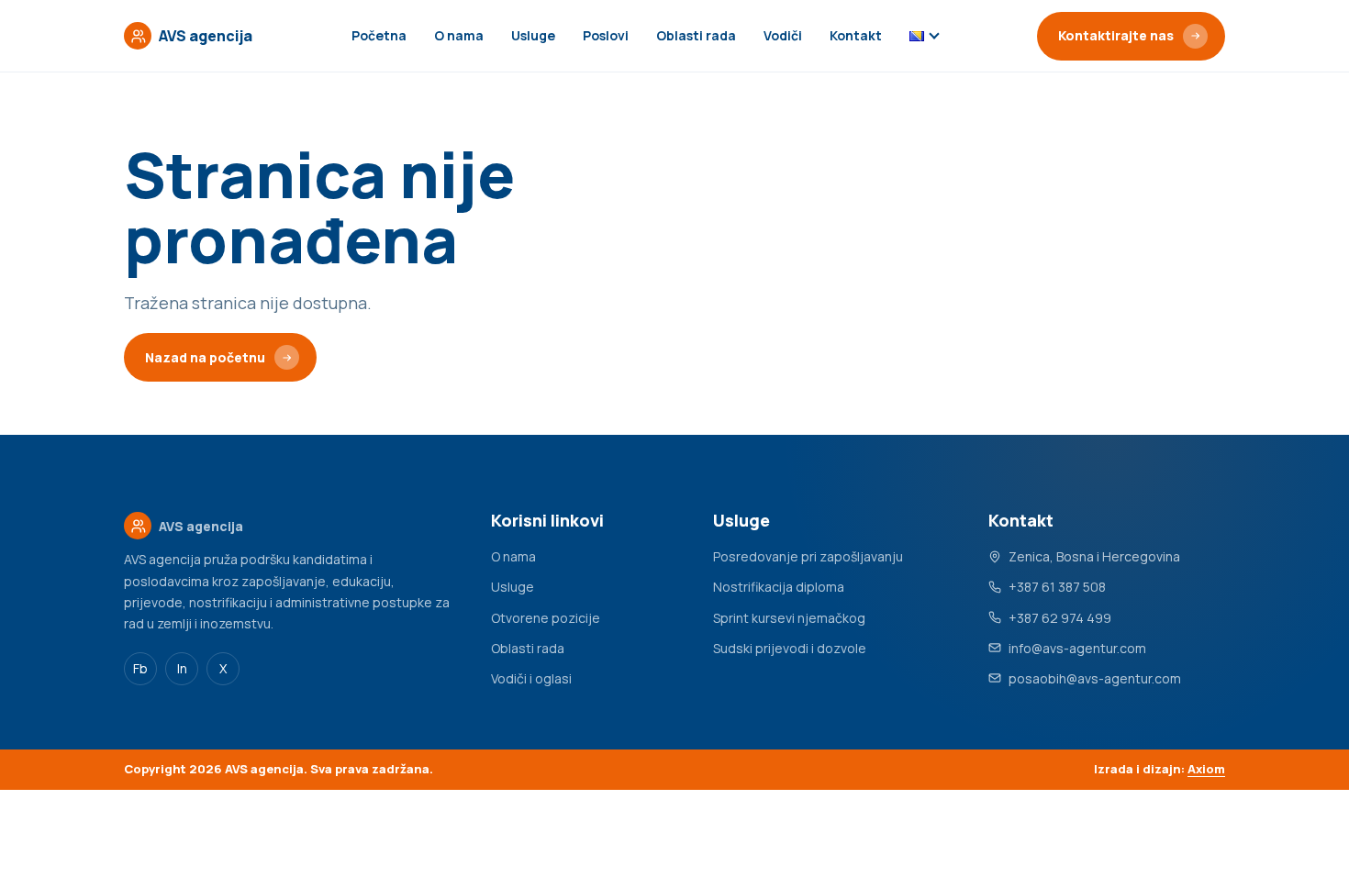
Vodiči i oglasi (531, 678)
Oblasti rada (696, 35)
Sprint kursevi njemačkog (789, 618)
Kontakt (856, 35)
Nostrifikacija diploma (778, 586)
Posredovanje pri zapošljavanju (808, 556)
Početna (379, 35)
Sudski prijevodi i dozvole (789, 648)
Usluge (533, 35)
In (182, 668)
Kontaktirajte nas (1116, 35)
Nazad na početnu (205, 357)
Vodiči (783, 35)
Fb (140, 668)
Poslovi (606, 35)
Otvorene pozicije (545, 618)
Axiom (1206, 768)
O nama (459, 35)
